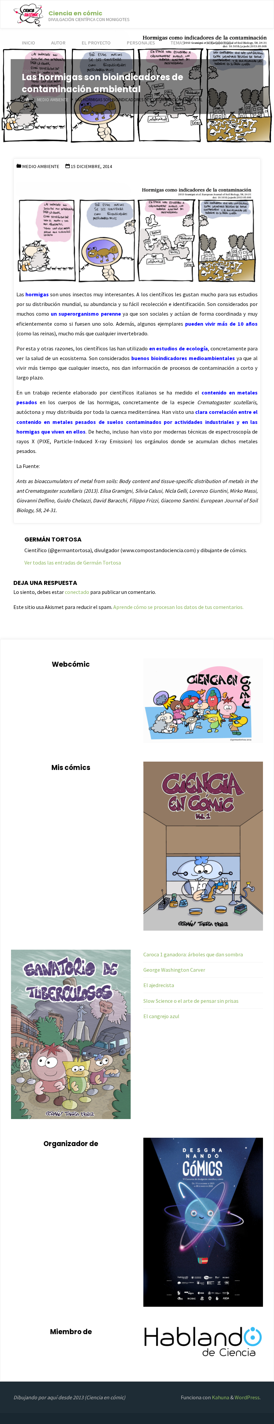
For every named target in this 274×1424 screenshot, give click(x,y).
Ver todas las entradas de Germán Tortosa (72, 562)
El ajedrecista (158, 985)
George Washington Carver (174, 969)
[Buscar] (59, 71)
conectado (77, 592)
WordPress (247, 1397)
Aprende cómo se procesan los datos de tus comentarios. (178, 607)
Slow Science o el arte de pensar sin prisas (191, 1000)
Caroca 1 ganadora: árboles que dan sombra (193, 954)
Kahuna (220, 1397)
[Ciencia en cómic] (28, 14)
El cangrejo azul (161, 1016)
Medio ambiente (52, 100)
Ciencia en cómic (75, 13)
